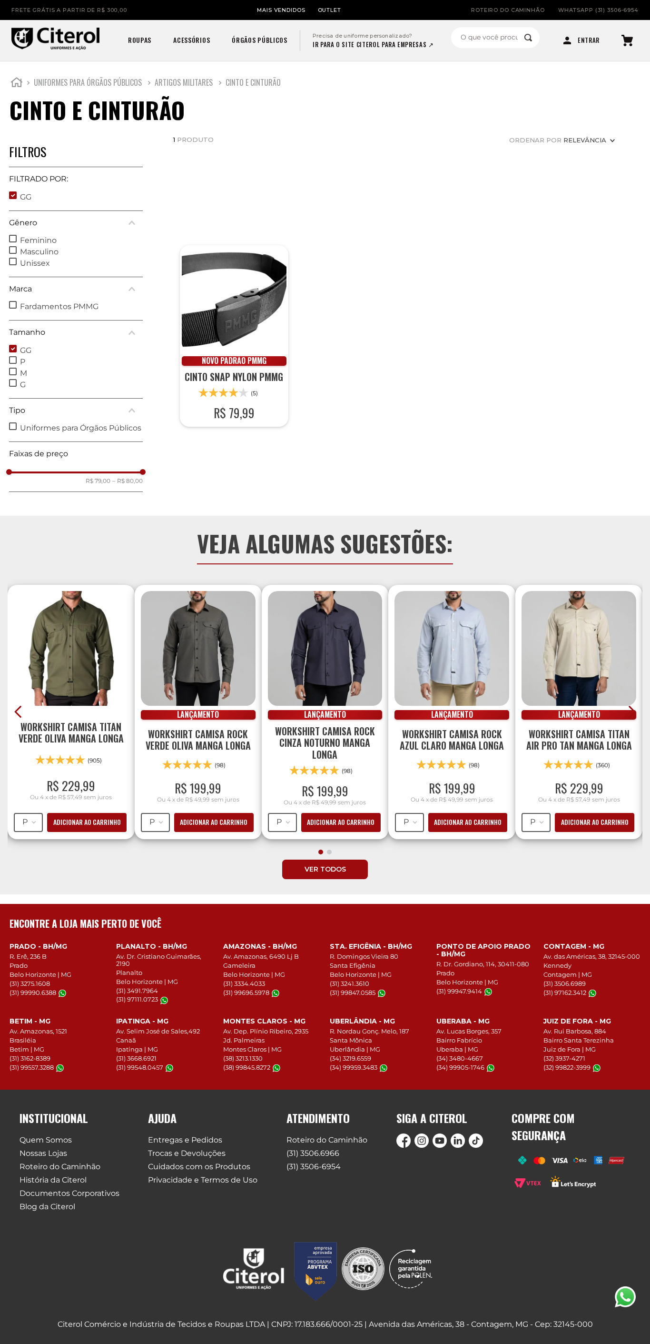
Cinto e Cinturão (253, 82)
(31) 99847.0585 (352, 992)
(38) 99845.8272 (246, 1067)
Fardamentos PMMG (59, 306)
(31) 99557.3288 (32, 1067)
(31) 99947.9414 (459, 991)
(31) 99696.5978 (246, 992)
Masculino (39, 251)
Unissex (35, 263)
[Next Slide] (631, 711)
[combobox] (495, 37)
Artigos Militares (184, 82)
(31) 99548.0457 (139, 1067)
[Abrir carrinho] (627, 40)
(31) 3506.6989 (564, 983)
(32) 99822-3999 (567, 1067)
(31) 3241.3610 (349, 983)
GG (25, 196)
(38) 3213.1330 (243, 1058)
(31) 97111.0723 (137, 999)
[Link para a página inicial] (17, 84)
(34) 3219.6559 (350, 1058)
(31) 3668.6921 (136, 1058)
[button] (76, 179)
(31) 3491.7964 (137, 990)
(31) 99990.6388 (33, 992)
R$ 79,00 (98, 481)
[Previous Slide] (18, 711)
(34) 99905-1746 (460, 1067)
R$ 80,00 (127, 481)
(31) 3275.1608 (30, 983)
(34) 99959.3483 (353, 1067)
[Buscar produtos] (528, 37)
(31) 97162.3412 (564, 992)
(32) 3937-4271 (564, 1058)
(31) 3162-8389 (30, 1058)
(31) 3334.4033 (244, 983)
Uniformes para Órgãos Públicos (88, 82)
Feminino (38, 240)
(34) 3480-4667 (459, 1058)
